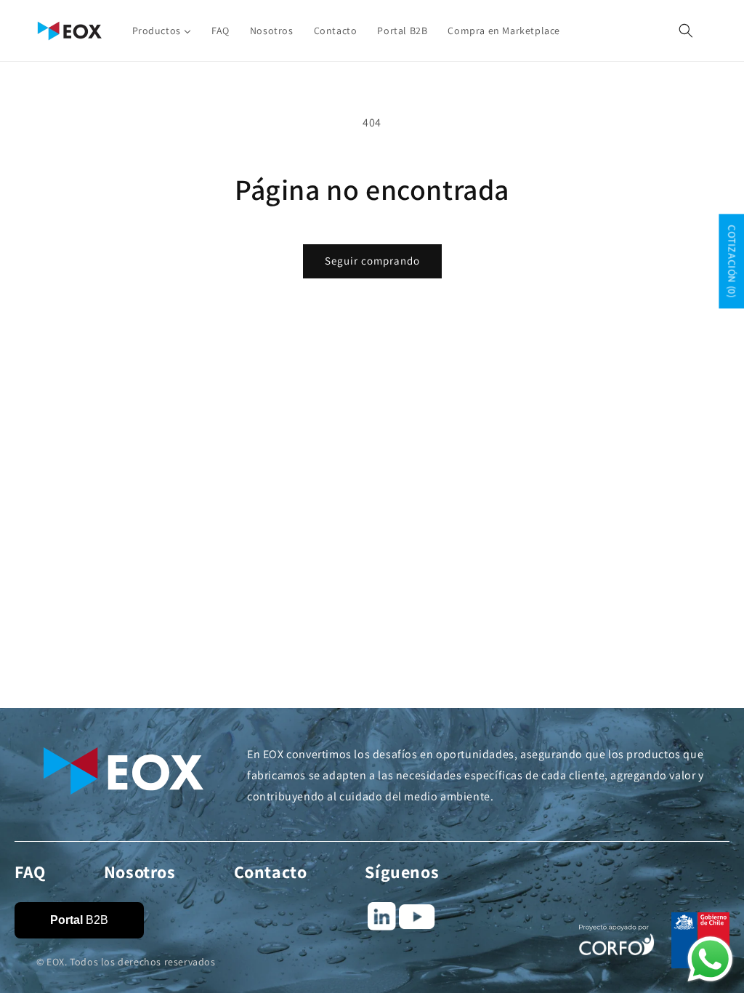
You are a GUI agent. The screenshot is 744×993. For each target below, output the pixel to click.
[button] (686, 31)
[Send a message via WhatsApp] (710, 959)
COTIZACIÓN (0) (731, 261)
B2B (79, 920)
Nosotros (140, 871)
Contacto (270, 871)
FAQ (30, 871)
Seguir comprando (372, 261)
